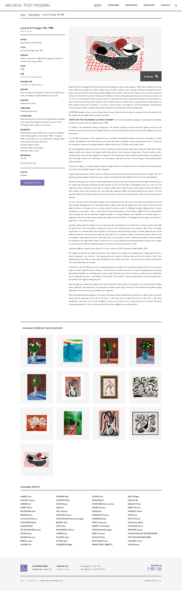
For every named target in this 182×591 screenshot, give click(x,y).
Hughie (102, 530)
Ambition (158, 581)
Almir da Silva (103, 504)
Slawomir (27, 537)
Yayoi (62, 537)
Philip (62, 500)
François (100, 515)
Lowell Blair (101, 526)
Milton (26, 507)
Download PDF (28, 163)
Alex (60, 526)
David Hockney (34, 15)
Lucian (26, 541)
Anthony (62, 511)
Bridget (133, 496)
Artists (97, 5)
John (28, 511)
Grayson (98, 533)
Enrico (29, 519)
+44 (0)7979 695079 (98, 569)
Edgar (64, 544)
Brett (28, 522)
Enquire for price (32, 183)
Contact (165, 5)
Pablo (98, 537)
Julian (26, 533)
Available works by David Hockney (43, 328)
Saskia (30, 530)
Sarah (100, 541)
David (61, 504)
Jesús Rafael (135, 522)
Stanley (135, 530)
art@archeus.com (63, 569)
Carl (25, 504)
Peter (134, 504)
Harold (27, 500)
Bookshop (149, 5)
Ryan (62, 496)
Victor (135, 541)
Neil (61, 522)
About (22, 581)
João (97, 511)
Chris (97, 496)
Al (60, 507)
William (65, 530)
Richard (134, 507)
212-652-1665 (96, 566)
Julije (61, 533)
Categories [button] (113, 5)
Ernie (26, 515)
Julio (62, 541)
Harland (98, 507)
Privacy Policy (32, 581)
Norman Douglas (70, 519)
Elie (99, 519)
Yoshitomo (99, 522)
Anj (132, 515)
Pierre (135, 526)
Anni (25, 496)
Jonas (133, 544)
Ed (133, 500)
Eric (26, 544)
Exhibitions (131, 5)
